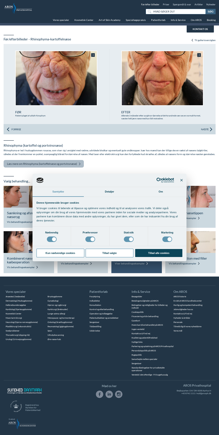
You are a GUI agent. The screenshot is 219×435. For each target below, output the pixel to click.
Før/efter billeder (150, 4)
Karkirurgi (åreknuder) (58, 309)
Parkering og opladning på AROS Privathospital (152, 346)
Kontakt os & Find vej (141, 333)
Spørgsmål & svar (182, 4)
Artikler (199, 4)
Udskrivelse (94, 330)
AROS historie (179, 296)
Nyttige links (137, 342)
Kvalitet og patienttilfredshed (144, 337)
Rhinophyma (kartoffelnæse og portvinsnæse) (42, 163)
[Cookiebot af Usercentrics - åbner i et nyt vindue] (159, 180)
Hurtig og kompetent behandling (187, 305)
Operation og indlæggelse (100, 313)
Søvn (50, 330)
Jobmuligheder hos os (183, 309)
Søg (211, 11)
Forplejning (94, 296)
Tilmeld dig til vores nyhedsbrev (187, 326)
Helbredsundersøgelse (16, 305)
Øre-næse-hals (54, 339)
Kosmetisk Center (83, 19)
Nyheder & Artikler (181, 318)
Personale (177, 322)
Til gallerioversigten (205, 40)
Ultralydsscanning (56, 335)
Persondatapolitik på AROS (144, 350)
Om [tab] (161, 191)
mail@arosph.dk (204, 393)
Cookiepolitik (138, 312)
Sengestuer (94, 322)
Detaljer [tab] (109, 191)
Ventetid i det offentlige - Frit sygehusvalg (150, 374)
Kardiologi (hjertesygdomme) (19, 309)
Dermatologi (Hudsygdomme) (19, 300)
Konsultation (95, 305)
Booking (211, 19)
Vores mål (177, 330)
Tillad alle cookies (158, 253)
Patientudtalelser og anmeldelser (104, 318)
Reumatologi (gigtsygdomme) (61, 326)
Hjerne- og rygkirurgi (57, 305)
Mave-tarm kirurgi (14, 318)
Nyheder (211, 4)
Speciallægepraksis (136, 19)
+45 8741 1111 (188, 393)
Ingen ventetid (138, 329)
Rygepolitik (137, 355)
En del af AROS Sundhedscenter (187, 300)
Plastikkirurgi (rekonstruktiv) (18, 326)
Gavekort (136, 320)
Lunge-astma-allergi (56, 313)
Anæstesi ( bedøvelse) (15, 296)
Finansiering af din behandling (145, 316)
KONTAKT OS (200, 29)
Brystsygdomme (55, 296)
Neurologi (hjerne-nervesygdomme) (22, 322)
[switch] (90, 239)
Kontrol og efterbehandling (101, 309)
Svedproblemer (13, 330)
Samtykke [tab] (58, 191)
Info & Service (178, 19)
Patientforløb (158, 19)
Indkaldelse (94, 300)
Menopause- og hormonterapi (61, 318)
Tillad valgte (109, 253)
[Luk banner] (181, 180)
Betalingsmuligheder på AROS (145, 300)
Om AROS (196, 19)
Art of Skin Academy (109, 19)
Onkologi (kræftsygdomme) (60, 322)
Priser (166, 4)
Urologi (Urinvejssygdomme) (18, 339)
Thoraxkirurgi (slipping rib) (18, 335)
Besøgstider (137, 296)
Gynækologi (53, 300)
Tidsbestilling (95, 326)
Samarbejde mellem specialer (144, 359)
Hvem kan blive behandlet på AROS (147, 325)
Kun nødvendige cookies (60, 253)
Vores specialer (61, 19)
